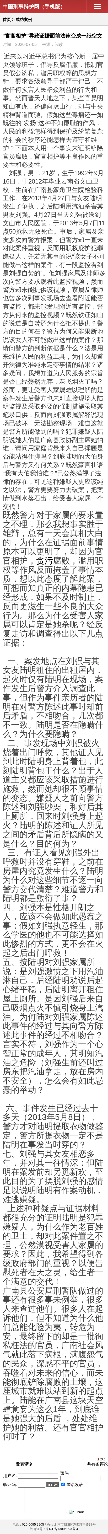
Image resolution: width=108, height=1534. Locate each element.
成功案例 (23, 19)
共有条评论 (97, 1464)
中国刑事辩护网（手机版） (34, 6)
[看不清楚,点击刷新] (52, 1484)
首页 (7, 19)
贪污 (44, 560)
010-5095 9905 (33, 1524)
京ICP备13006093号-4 (62, 1529)
